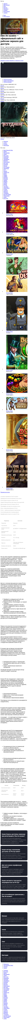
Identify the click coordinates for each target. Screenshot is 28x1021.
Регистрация (6, 11)
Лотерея (5, 966)
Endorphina (6, 156)
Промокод (5, 8)
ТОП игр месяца (7, 82)
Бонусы (5, 7)
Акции (5, 968)
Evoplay (5, 189)
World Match (6, 188)
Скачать (5, 12)
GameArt (5, 190)
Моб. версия (6, 5)
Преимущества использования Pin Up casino (11, 498)
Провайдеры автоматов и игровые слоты (10, 506)
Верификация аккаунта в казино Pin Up (10, 514)
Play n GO (5, 155)
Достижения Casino (8, 965)
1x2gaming (6, 193)
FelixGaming (6, 195)
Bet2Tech (5, 1013)
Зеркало (5, 3)
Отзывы (5, 10)
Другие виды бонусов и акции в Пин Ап (10, 504)
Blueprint (5, 160)
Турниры (5, 970)
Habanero (5, 192)
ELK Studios (6, 167)
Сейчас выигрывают (8, 80)
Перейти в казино (5, 60)
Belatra (5, 173)
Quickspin (5, 158)
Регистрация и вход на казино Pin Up (9, 500)
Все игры (5, 198)
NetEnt (5, 151)
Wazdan (5, 180)
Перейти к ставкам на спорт (16, 60)
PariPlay (5, 182)
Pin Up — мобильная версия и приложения (10, 510)
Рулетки (5, 144)
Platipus (5, 175)
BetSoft (5, 184)
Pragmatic (5, 164)
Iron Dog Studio (7, 194)
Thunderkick (6, 159)
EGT (4, 169)
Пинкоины (6, 964)
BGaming (5, 179)
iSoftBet (5, 176)
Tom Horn (5, 186)
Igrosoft (5, 171)
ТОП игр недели (7, 79)
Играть (2, 85)
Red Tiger (5, 163)
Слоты (5, 142)
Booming (5, 177)
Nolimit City (6, 172)
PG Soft (5, 185)
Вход (4, 6)
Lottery (5, 197)
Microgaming (6, 152)
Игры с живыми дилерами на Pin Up (9, 508)
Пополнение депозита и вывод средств (10, 512)
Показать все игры (5, 492)
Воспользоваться (14, 32)
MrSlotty (5, 181)
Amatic (5, 154)
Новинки (5, 141)
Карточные (6, 145)
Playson (5, 166)
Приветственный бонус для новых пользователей (12, 502)
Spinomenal (6, 168)
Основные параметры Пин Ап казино (9, 496)
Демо (11, 214)
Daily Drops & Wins (8, 150)
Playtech (5, 983)
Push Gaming (6, 162)
